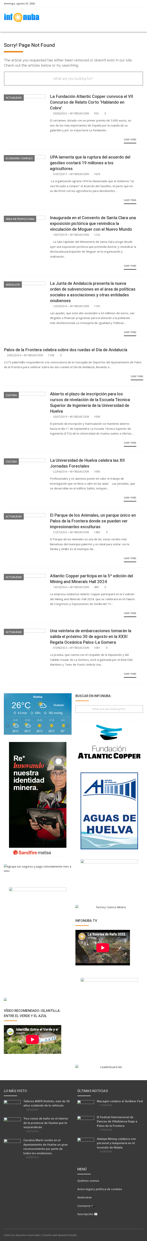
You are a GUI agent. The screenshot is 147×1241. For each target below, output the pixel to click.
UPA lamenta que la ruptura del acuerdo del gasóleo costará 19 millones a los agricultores (90, 163)
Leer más (130, 139)
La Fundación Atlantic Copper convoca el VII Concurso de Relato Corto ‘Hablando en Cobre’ (91, 102)
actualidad (14, 97)
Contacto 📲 (86, 1206)
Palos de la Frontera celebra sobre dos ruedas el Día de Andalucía (65, 349)
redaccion (81, 113)
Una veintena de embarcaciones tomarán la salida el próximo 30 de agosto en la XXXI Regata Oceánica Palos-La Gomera (90, 636)
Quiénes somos (88, 1180)
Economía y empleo (19, 158)
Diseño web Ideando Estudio (60, 1235)
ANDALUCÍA (13, 284)
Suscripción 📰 (87, 1214)
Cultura (11, 395)
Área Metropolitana (20, 219)
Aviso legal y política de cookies (99, 1189)
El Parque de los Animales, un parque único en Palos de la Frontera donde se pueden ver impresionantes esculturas (93, 521)
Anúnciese (84, 1197)
